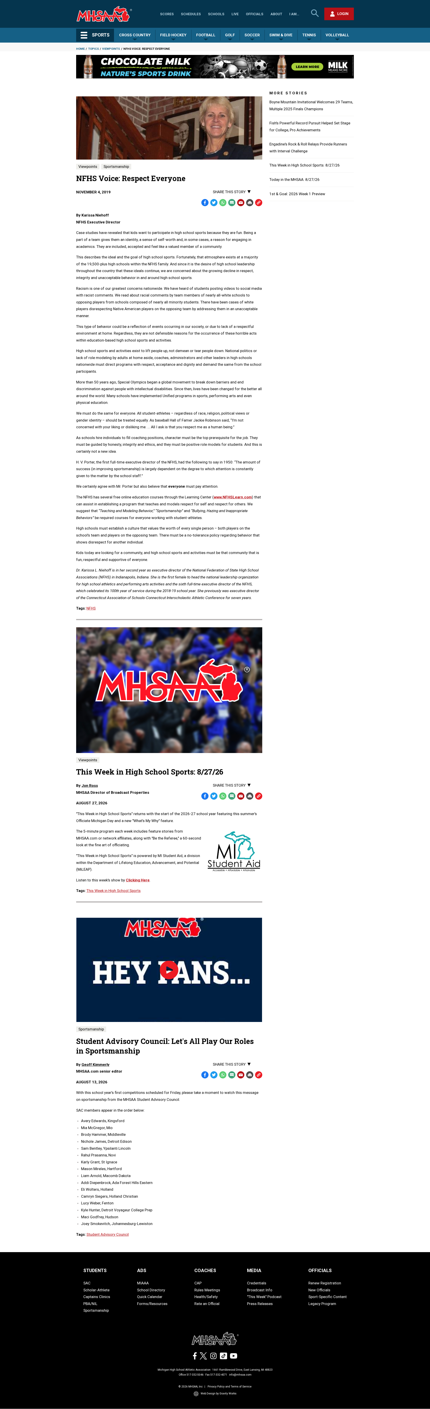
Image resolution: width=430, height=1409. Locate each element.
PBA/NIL (90, 1303)
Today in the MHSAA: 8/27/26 (294, 179)
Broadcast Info (259, 1290)
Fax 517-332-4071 (216, 1374)
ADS (141, 1270)
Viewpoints (111, 48)
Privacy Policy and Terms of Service (230, 1386)
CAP (198, 1283)
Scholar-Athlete (96, 1290)
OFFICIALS (320, 1270)
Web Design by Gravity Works (218, 1393)
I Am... (294, 14)
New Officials (319, 1290)
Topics (93, 48)
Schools (216, 14)
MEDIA (254, 1270)
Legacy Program (322, 1303)
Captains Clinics (96, 1296)
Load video (182, 976)
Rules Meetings (207, 1290)
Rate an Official (206, 1303)
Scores (167, 14)
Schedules (191, 14)
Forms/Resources (152, 1303)
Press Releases (260, 1303)
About (276, 14)
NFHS (91, 608)
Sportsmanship (116, 166)
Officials (254, 14)
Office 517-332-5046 (191, 1374)
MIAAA (143, 1283)
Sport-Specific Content (327, 1296)
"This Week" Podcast (264, 1296)
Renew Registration (324, 1283)
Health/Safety (206, 1296)
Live (235, 14)
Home (80, 48)
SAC (86, 1283)
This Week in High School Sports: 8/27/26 (304, 165)
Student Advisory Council (107, 1234)
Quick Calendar (149, 1296)
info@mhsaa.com (240, 1374)
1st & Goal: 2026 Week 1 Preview (297, 194)
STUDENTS (95, 1270)
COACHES (205, 1270)
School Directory (151, 1290)
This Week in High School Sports (113, 890)
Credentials (256, 1283)
